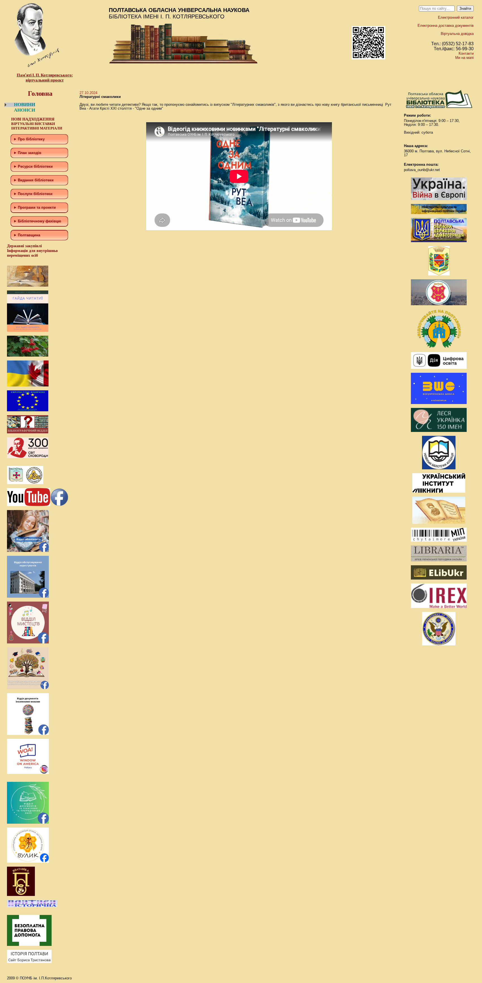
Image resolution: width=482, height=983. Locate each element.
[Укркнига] (438, 491)
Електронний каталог (456, 17)
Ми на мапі (464, 58)
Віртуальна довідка (457, 34)
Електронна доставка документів (446, 25)
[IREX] (439, 607)
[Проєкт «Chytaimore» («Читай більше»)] (439, 540)
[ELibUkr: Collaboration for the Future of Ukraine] (439, 578)
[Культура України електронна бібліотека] (438, 522)
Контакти (466, 53)
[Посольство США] (439, 644)
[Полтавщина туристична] (438, 347)
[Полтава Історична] (32, 906)
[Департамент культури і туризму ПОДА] (439, 274)
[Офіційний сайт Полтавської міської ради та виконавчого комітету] (439, 304)
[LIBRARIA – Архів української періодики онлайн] (439, 560)
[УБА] (439, 468)
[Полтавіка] (21, 895)
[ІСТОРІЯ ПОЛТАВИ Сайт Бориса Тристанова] (29, 962)
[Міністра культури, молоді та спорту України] (439, 213)
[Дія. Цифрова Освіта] (439, 368)
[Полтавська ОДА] (439, 241)
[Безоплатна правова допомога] (29, 945)
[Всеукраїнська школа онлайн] (439, 403)
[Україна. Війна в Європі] (439, 199)
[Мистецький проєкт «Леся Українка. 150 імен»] (439, 431)
